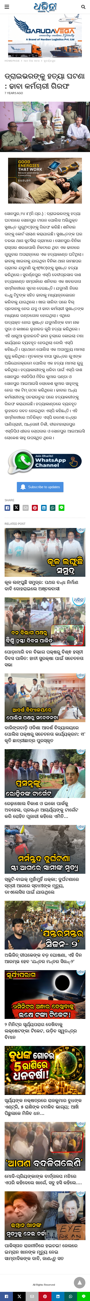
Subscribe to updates (44, 487)
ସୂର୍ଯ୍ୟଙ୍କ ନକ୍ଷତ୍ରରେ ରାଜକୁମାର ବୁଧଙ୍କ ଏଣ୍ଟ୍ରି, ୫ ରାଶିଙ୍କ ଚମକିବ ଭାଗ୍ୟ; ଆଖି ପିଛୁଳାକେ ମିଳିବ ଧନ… (43, 1107)
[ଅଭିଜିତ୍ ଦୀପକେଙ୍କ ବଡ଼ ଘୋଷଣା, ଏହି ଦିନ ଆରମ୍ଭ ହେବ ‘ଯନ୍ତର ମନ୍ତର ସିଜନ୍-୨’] (45, 925)
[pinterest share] (35, 508)
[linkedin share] (44, 508)
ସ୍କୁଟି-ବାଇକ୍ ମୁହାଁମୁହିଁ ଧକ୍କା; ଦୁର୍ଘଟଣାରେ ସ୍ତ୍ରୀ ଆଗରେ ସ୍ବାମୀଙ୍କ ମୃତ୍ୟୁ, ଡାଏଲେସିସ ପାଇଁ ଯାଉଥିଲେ (42, 886)
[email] (32, 1296)
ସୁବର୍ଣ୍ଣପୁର (50, 61)
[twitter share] (16, 507)
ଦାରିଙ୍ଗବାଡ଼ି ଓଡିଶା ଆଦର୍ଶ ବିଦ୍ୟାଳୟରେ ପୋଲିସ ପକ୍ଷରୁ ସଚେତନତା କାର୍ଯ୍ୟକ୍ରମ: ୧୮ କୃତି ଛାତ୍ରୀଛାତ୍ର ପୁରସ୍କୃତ (45, 734)
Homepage (12, 61)
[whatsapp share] (52, 508)
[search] (83, 7)
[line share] (61, 508)
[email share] (26, 508)
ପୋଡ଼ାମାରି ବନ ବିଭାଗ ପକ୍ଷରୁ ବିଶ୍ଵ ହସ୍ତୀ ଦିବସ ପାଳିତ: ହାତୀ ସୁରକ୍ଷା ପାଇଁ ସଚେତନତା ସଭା (44, 658)
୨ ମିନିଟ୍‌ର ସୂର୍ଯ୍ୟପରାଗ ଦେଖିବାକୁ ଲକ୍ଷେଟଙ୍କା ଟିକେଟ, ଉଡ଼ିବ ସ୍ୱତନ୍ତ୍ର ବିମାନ (41, 1031)
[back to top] (79, 1282)
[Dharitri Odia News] (45, 6)
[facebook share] (7, 508)
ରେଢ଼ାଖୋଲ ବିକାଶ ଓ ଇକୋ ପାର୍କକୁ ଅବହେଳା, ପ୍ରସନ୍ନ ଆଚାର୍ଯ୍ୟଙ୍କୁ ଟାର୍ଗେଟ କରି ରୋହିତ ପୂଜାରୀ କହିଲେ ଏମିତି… (41, 810)
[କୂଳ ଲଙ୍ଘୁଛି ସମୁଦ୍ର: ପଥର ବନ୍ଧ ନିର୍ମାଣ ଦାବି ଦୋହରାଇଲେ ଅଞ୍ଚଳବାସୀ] (45, 552)
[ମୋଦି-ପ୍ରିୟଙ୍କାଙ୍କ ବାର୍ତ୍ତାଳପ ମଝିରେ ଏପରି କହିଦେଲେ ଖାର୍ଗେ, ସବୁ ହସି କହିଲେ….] (45, 1146)
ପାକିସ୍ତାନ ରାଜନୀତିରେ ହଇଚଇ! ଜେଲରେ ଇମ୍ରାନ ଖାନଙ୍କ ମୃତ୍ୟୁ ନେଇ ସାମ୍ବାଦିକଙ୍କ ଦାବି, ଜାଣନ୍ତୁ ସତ (41, 1252)
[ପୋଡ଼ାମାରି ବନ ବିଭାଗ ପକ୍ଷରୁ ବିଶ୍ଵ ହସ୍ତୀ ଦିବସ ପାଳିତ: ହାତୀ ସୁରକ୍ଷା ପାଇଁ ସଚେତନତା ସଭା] (45, 621)
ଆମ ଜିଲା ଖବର (32, 61)
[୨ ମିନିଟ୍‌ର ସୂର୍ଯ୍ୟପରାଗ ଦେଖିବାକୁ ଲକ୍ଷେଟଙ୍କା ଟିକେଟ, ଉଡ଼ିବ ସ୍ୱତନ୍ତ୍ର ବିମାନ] (45, 994)
